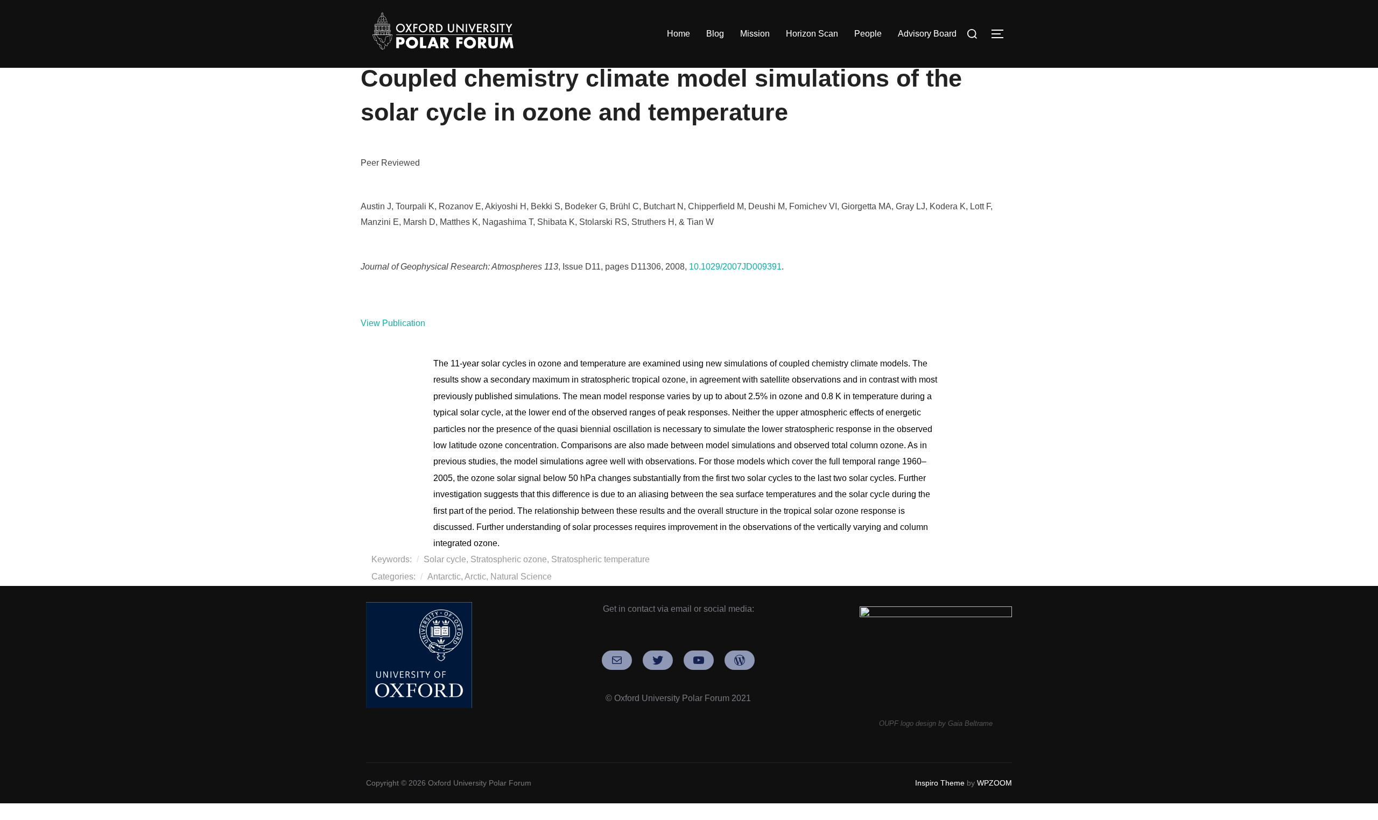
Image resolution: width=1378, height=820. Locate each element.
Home (678, 33)
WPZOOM (994, 783)
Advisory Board (927, 33)
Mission (755, 33)
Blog (715, 33)
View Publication (393, 323)
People (868, 33)
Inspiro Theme (940, 783)
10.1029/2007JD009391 (735, 266)
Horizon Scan (812, 33)
